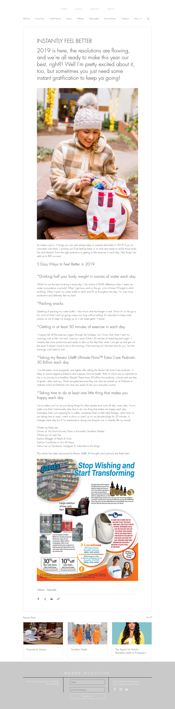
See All (149, 617)
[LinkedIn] (126, 689)
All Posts (26, 18)
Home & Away (110, 18)
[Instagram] (120, 689)
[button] (148, 18)
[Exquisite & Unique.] (43, 633)
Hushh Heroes (55, 18)
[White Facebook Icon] (115, 689)
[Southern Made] (87, 633)
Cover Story (39, 18)
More (136, 18)
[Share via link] (58, 599)
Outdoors (125, 18)
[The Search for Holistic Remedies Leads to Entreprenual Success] (132, 633)
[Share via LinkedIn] (51, 599)
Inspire (68, 18)
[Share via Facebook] (38, 599)
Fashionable (94, 18)
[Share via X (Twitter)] (45, 599)
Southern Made (79, 649)
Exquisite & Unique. (37, 649)
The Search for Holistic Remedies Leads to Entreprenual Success (131, 651)
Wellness (80, 18)
